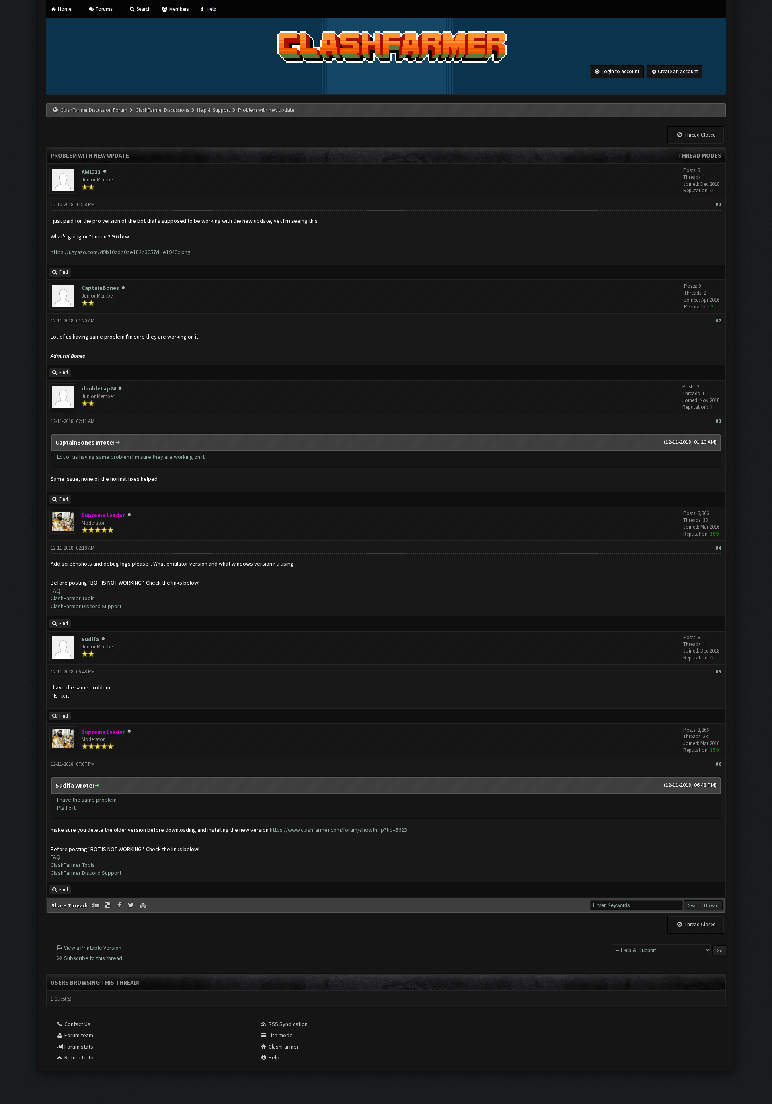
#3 (718, 421)
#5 (718, 671)
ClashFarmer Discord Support (86, 606)
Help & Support (213, 110)
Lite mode (280, 1035)
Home (64, 9)
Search (143, 9)
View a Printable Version (92, 947)
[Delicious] (108, 905)
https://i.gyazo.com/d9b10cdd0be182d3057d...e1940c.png (121, 252)
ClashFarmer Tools (73, 598)
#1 (718, 204)
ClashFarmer (283, 1046)
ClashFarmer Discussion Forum (93, 110)
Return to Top (80, 1057)
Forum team (78, 1035)
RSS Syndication (287, 1024)
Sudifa (90, 639)
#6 (718, 764)
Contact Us (76, 1024)
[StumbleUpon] (143, 905)
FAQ (55, 590)
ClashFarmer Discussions (163, 110)
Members (178, 9)
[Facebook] (120, 905)
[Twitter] (132, 905)
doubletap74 (99, 388)
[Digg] (96, 905)
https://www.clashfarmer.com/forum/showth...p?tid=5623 (338, 829)
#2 (718, 320)
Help (210, 9)
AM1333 (91, 172)
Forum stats (78, 1046)
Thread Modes (699, 155)
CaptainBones (100, 287)
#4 (718, 547)
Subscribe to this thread (93, 958)
